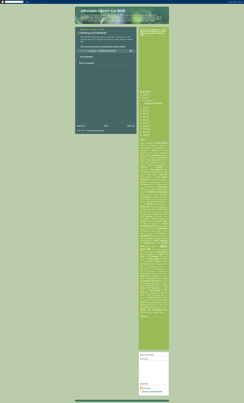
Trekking (154, 304)
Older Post (131, 126)
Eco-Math (146, 197)
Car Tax (150, 164)
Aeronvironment (145, 148)
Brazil (141, 162)
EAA (150, 194)
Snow (163, 276)
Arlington (154, 150)
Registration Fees (145, 268)
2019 (145, 98)
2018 (145, 108)
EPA (153, 199)
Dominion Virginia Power (157, 192)
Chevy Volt (154, 169)
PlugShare (149, 261)
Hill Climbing (145, 219)
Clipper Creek (151, 174)
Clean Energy (157, 172)
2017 (145, 111)
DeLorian (147, 189)
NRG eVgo (161, 249)
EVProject (162, 204)
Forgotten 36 (157, 214)
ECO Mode (163, 194)
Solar (141, 278)
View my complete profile (152, 391)
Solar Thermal (150, 278)
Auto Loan (153, 152)
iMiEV (165, 221)
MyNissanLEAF (149, 243)
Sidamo (154, 273)
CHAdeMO (159, 167)
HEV (166, 216)
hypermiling (157, 221)
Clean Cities (146, 172)
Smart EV (144, 276)
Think (149, 295)
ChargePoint (144, 169)
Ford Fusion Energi (154, 211)
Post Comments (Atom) (95, 130)
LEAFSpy (145, 231)
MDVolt (163, 236)
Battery (142, 155)
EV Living (150, 202)
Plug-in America (153, 259)
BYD (147, 162)
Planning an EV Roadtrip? (153, 103)
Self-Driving (161, 271)
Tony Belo (145, 300)
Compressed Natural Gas (157, 179)
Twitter (161, 304)
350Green (149, 143)
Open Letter (160, 252)
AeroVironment (159, 148)
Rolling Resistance (159, 268)
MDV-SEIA (155, 236)
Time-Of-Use (152, 297)
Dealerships (162, 187)
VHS (164, 307)
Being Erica (143, 157)
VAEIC (158, 307)
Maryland (144, 235)
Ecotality (156, 197)
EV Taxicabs (161, 201)
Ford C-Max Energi (149, 209)
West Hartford (148, 312)
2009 (145, 135)
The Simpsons (152, 292)
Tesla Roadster (155, 290)
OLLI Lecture (149, 252)
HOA (153, 219)
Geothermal (149, 216)
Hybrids (149, 221)
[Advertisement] (153, 332)
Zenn (161, 312)
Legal (152, 231)
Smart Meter (155, 276)
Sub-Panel (164, 280)
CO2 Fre (163, 174)
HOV (142, 221)
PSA (152, 264)
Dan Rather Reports (147, 187)
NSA (141, 252)
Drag (145, 194)
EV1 (141, 204)
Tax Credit (150, 285)
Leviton (159, 231)
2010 (145, 132)
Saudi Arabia (151, 271)
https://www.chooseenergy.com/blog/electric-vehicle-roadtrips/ (103, 46)
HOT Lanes (161, 219)
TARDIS (157, 283)
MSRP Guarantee (160, 240)
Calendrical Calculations (158, 162)
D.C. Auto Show (160, 184)
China (165, 169)
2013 (145, 123)
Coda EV (148, 177)
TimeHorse (164, 297)
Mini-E (158, 238)
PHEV (142, 256)
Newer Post (81, 126)
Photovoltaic (154, 256)
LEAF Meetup (162, 228)
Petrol (161, 254)
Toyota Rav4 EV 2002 (154, 302)
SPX (159, 278)
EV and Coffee (161, 199)
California (143, 164)
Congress (143, 182)
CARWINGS (144, 167)
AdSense (162, 145)
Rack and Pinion (160, 264)
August (147, 101)
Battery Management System (156, 155)
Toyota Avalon (155, 300)
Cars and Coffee (160, 164)
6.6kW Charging (161, 143)
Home (106, 126)
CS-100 (165, 182)
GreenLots (159, 216)
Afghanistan (143, 150)
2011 (145, 129)
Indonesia (154, 223)
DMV (153, 189)
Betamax (152, 157)
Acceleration (153, 145)
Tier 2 (157, 295)
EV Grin (142, 201)
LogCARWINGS (160, 233)
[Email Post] (130, 51)
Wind (155, 312)
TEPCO (159, 285)
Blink (164, 160)
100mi (142, 143)
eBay (156, 194)
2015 (145, 117)
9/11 (145, 145)
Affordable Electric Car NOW (103, 11)
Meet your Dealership (147, 238)
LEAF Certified (150, 228)
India (144, 223)
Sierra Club (162, 273)
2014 (145, 120)
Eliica (147, 199)
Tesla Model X (156, 288)
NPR (153, 249)
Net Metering (153, 246)
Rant (141, 266)
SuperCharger (147, 283)
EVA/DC (149, 204)
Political (157, 261)
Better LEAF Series (154, 160)
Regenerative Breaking (156, 266)
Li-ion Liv (149, 233)
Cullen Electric (146, 184)
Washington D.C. (159, 309)
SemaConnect (144, 273)
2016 (145, 114)
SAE (141, 271)
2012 (145, 126)
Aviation (162, 152)
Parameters (150, 254)
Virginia (143, 309)
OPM (141, 254)
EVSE (142, 206)
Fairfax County (162, 206)
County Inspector (155, 182)
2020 (145, 95)
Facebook (153, 206)
